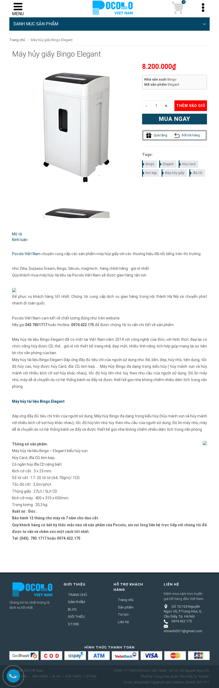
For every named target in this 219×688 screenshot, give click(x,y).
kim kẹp (151, 173)
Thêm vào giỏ (190, 106)
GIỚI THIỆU (76, 617)
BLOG (72, 609)
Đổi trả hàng (190, 135)
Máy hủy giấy (174, 173)
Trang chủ (126, 600)
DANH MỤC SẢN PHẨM (35, 23)
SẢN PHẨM (76, 602)
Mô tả (17, 234)
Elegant (168, 164)
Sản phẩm (126, 607)
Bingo (150, 164)
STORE (73, 624)
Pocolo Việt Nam (26, 254)
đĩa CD (197, 173)
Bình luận (20, 240)
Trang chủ (17, 40)
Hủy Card (188, 164)
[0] (177, 8)
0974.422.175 (181, 621)
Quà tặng (160, 135)
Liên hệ (123, 622)
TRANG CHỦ (77, 595)
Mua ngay (174, 119)
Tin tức (123, 614)
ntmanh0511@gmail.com (183, 631)
